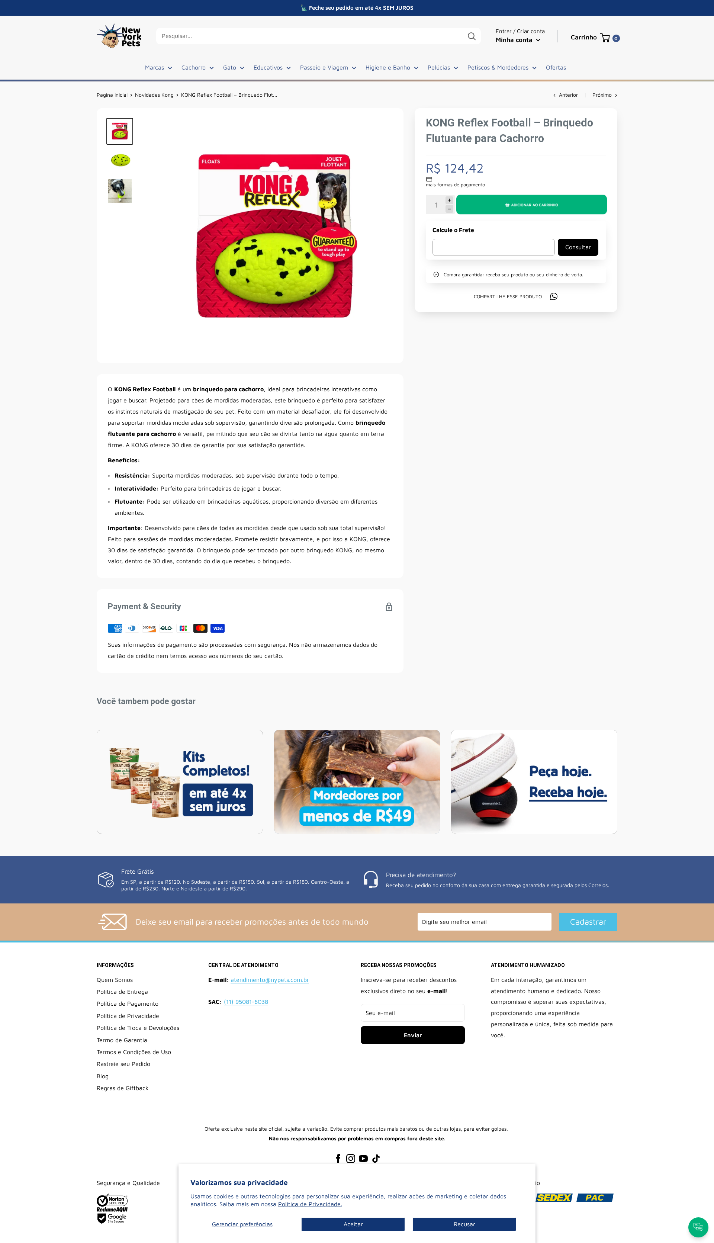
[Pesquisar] (471, 36)
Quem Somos (115, 979)
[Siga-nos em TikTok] (376, 1158)
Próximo (602, 94)
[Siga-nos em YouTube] (363, 1158)
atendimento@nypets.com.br (270, 979)
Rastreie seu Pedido (123, 1063)
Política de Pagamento (127, 1003)
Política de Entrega (122, 991)
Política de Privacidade (128, 1015)
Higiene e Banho (388, 67)
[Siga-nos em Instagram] (350, 1158)
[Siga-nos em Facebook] (338, 1158)
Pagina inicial (112, 94)
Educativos (268, 67)
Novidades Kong (154, 94)
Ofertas (556, 67)
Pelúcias (439, 67)
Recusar (464, 1224)
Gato (229, 67)
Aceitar (353, 1224)
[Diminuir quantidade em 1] (449, 209)
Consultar (578, 247)
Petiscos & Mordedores (497, 67)
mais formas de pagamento (455, 184)
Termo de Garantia (122, 1040)
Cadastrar (588, 921)
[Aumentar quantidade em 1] (449, 200)
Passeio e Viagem (324, 67)
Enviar (413, 1035)
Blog (103, 1076)
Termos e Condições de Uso (134, 1051)
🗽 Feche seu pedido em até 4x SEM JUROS (357, 7)
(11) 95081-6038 (246, 1001)
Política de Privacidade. (310, 1204)
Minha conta (515, 40)
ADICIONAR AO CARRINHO (534, 204)
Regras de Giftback (122, 1088)
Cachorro (193, 67)
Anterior (568, 94)
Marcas (154, 67)
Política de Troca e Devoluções (138, 1027)
